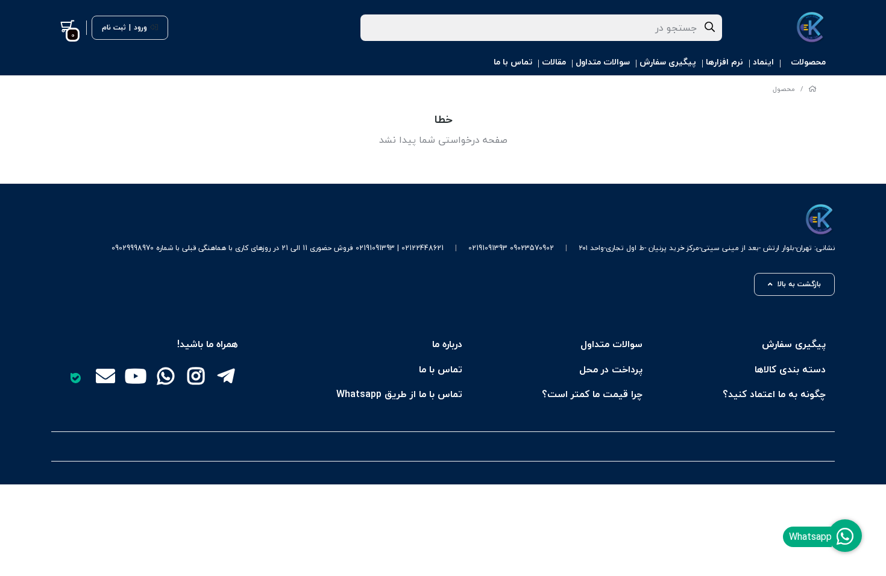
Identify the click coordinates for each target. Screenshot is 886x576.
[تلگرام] (226, 378)
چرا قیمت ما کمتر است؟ (592, 394)
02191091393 (487, 248)
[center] (710, 27)
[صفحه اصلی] (812, 89)
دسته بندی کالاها (790, 369)
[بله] (75, 378)
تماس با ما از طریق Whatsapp (399, 394)
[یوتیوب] (136, 378)
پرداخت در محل (611, 369)
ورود (140, 27)
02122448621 (422, 248)
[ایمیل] (105, 378)
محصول (784, 89)
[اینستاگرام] (196, 378)
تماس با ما (513, 61)
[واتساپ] (166, 378)
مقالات (554, 61)
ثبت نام (114, 27)
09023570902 (532, 248)
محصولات (808, 61)
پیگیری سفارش (667, 61)
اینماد (763, 61)
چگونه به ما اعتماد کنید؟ (774, 394)
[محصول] (473, 220)
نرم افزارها (724, 61)
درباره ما (447, 344)
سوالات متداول (603, 61)
